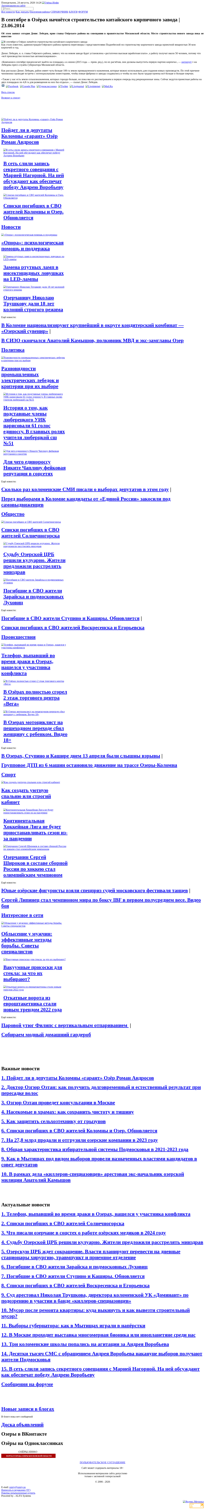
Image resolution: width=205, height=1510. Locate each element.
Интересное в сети (22, 915)
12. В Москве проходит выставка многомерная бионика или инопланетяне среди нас (98, 1335)
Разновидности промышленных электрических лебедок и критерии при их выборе (30, 377)
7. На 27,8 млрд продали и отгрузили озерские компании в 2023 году (79, 1140)
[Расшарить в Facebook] (12, 86)
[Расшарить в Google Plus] (28, 86)
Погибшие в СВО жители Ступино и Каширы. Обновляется (70, 618)
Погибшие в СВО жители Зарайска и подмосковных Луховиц (33, 596)
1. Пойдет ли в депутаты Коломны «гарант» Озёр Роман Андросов (77, 1078)
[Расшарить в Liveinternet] (93, 86)
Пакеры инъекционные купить (18, 1493)
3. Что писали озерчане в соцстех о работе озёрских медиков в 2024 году (83, 1233)
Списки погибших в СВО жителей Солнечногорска (30, 532)
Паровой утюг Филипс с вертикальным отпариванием (65, 1025)
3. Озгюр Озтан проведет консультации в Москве (58, 1102)
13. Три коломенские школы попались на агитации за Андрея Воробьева (85, 1344)
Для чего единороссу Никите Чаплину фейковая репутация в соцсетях (34, 467)
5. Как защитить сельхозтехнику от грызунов (53, 1121)
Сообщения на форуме (27, 1384)
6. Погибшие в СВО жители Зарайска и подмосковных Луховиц (74, 1267)
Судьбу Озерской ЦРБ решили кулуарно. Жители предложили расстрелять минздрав (34, 563)
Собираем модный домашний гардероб (46, 1034)
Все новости (8, 11)
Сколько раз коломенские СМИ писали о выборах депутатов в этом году (85, 489)
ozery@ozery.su (17, 1487)
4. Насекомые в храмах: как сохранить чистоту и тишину (67, 1112)
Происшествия (18, 637)
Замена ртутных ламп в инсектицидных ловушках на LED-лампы (33, 273)
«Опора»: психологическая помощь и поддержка (32, 245)
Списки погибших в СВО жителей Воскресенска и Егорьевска (72, 627)
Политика (13, 350)
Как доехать (22, 11)
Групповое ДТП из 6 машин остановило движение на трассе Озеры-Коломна (89, 765)
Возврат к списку (10, 97)
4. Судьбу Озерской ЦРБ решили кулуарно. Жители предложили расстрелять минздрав (102, 1242)
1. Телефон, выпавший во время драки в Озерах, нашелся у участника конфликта (95, 1214)
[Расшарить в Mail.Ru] (107, 86)
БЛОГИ (73, 11)
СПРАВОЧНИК (59, 11)
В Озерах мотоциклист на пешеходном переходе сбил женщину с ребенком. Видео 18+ (35, 731)
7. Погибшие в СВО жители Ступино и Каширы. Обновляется (73, 1276)
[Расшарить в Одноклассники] (46, 86)
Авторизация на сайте (13, 5)
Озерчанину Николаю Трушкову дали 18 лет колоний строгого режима (33, 303)
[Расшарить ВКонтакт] (3, 86)
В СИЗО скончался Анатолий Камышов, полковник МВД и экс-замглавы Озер (92, 340)
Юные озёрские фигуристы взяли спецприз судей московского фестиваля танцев (94, 890)
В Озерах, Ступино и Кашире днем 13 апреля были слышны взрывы (80, 756)
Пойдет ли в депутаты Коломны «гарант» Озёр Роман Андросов (29, 136)
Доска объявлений (22, 1424)
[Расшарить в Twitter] (63, 86)
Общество (13, 514)
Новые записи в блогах (27, 1409)
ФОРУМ (83, 11)
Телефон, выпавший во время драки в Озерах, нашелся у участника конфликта (28, 664)
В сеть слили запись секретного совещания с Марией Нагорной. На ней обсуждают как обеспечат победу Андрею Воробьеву (33, 175)
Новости (11, 227)
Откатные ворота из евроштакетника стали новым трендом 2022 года (32, 1003)
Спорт (8, 774)
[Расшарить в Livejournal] (76, 86)
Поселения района (40, 11)
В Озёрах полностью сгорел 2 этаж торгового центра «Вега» (35, 698)
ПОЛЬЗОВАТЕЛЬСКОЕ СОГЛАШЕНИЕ (102, 1462)
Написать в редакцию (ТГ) (15, 1490)
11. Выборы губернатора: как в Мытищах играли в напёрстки (73, 1325)
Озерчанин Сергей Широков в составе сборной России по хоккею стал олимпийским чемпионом (35, 866)
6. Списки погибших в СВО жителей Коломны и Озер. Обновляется (79, 1130)
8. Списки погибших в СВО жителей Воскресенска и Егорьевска (75, 1285)
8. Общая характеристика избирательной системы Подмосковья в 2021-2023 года (94, 1149)
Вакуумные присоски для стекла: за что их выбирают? (32, 973)
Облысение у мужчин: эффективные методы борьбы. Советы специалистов (26, 942)
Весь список (8, 92)
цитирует (186, 62)
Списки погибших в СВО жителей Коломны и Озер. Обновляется (33, 211)
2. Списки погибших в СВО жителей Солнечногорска (62, 1223)
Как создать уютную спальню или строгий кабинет (26, 796)
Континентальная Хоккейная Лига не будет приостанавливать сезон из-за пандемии (35, 829)
